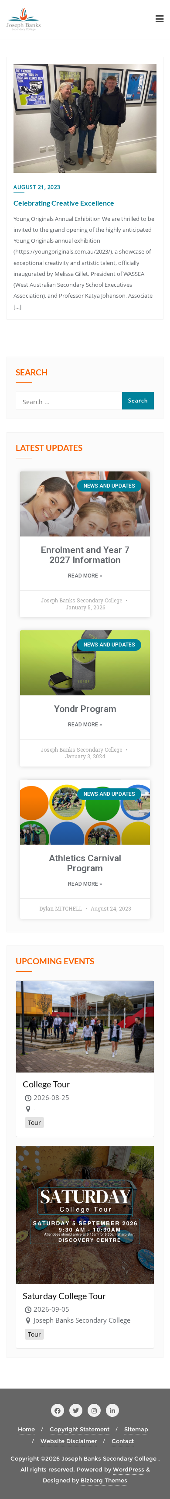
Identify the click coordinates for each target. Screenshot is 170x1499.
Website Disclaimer (69, 1440)
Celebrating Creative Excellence (64, 203)
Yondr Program (85, 709)
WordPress (128, 1469)
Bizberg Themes (104, 1480)
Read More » (85, 576)
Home (26, 1429)
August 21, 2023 (37, 187)
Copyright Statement (79, 1429)
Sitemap (136, 1429)
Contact (123, 1440)
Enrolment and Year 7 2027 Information (85, 555)
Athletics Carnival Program (85, 863)
